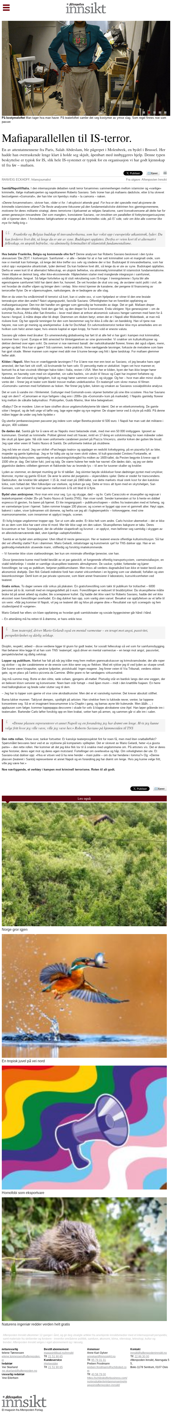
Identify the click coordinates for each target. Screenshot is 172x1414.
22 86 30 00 (142, 1356)
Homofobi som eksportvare (23, 1193)
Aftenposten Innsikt (154, 179)
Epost (154, 173)
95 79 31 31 (98, 1360)
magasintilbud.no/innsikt (58, 1352)
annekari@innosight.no (101, 1356)
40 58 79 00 (98, 1374)
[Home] (86, 12)
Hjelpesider (51, 1363)
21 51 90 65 (55, 1356)
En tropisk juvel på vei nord (23, 1061)
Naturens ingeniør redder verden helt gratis (36, 1324)
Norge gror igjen (15, 929)
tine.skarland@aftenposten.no (19, 1370)
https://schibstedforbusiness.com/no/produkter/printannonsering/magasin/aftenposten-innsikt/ (107, 1381)
